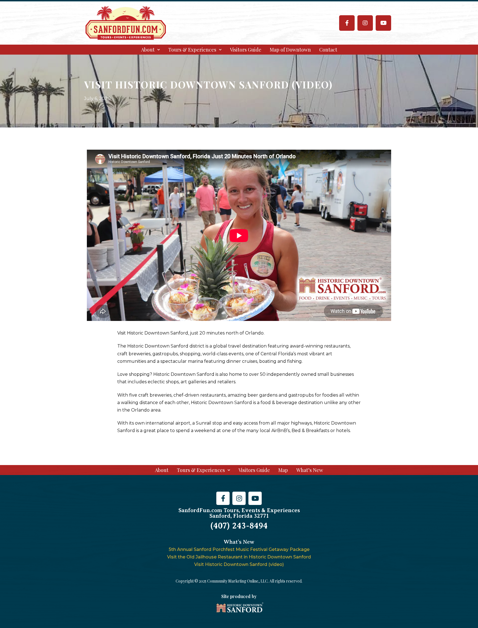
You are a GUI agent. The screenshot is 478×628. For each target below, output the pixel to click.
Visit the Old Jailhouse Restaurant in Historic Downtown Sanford (239, 557)
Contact (328, 49)
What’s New (309, 470)
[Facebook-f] (347, 23)
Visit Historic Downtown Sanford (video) (239, 564)
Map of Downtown (290, 49)
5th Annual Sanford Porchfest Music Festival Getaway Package (239, 549)
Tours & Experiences (192, 49)
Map (283, 470)
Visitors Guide (245, 49)
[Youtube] (383, 23)
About (148, 49)
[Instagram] (365, 23)
